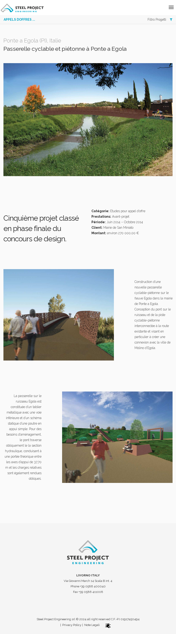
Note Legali (92, 625)
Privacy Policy (71, 625)
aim (113, 625)
